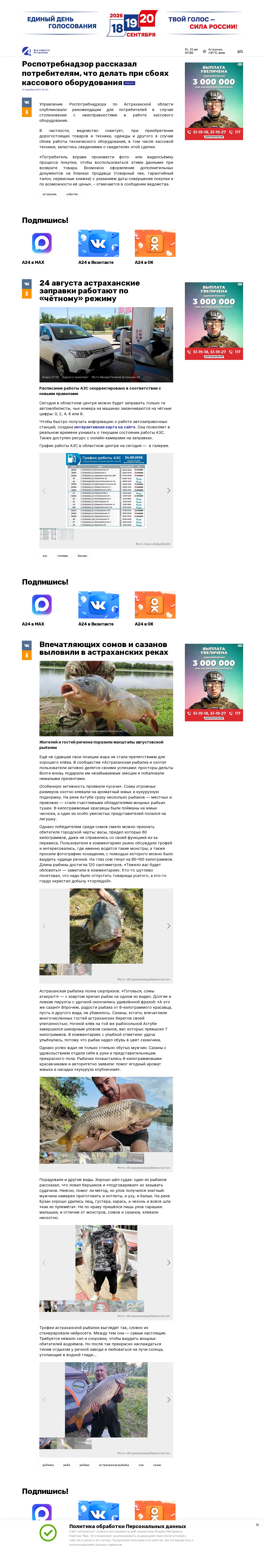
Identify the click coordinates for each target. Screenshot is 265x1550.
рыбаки (84, 1465)
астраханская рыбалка (114, 1465)
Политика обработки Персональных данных (127, 1526)
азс (45, 556)
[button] (168, 490)
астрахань (50, 194)
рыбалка (48, 1465)
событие (72, 194)
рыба (66, 1465)
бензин (82, 556)
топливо (62, 556)
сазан (157, 1465)
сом (141, 1465)
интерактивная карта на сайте (104, 427)
